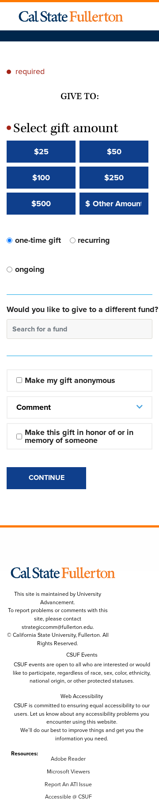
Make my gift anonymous (70, 380)
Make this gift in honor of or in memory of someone (80, 436)
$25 (41, 151)
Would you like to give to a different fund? (82, 309)
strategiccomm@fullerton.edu (57, 627)
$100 (41, 177)
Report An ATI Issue (68, 784)
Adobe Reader (68, 759)
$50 (114, 151)
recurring (94, 240)
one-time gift (38, 240)
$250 (114, 177)
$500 (41, 203)
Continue (46, 477)
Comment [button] (33, 407)
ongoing (30, 269)
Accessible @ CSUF (68, 797)
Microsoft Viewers (68, 772)
